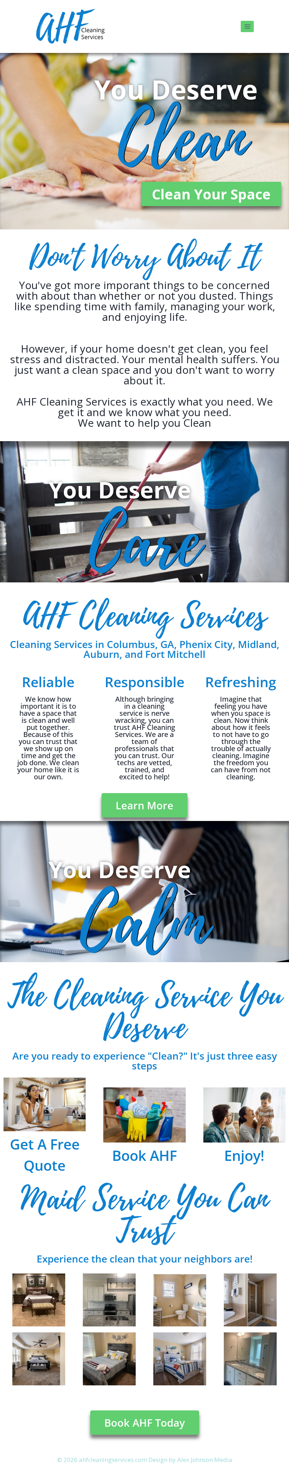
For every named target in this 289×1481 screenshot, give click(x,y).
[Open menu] (247, 26)
